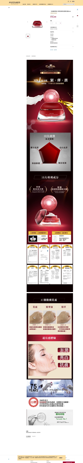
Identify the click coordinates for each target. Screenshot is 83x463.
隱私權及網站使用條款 (34, 462)
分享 (52, 49)
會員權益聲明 (48, 462)
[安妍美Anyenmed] (14, 3)
